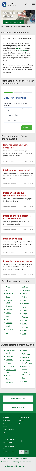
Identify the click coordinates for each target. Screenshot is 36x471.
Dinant (8, 319)
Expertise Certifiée (8, 429)
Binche (8, 297)
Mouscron (25, 303)
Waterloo (25, 330)
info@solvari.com (9, 452)
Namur (24, 307)
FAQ (4, 433)
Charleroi (9, 309)
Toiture (24, 381)
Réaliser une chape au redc (17, 170)
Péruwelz (25, 317)
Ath (7, 290)
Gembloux (9, 329)
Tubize (24, 324)
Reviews (21, 424)
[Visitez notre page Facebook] (21, 441)
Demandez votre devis (13, 22)
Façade (8, 363)
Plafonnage (26, 354)
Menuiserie (9, 382)
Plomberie (25, 357)
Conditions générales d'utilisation (21, 462)
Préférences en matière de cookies (15, 466)
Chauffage (9, 356)
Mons (24, 300)
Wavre (24, 334)
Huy (7, 336)
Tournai (24, 320)
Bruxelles (9, 306)
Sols (23, 378)
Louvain (24, 293)
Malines (24, 297)
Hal (7, 333)
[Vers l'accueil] (8, 7)
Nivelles (24, 310)
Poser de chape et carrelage (17, 261)
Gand (8, 326)
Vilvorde (25, 327)
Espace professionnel (18, 407)
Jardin (8, 379)
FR (21, 452)
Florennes (9, 323)
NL (26, 452)
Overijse (25, 314)
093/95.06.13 (8, 443)
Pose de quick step (12, 238)
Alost (8, 287)
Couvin (8, 313)
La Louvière (26, 290)
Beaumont (9, 293)
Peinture (25, 350)
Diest (7, 316)
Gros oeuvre (10, 366)
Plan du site (4, 462)
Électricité (9, 360)
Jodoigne (25, 287)
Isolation (9, 375)
